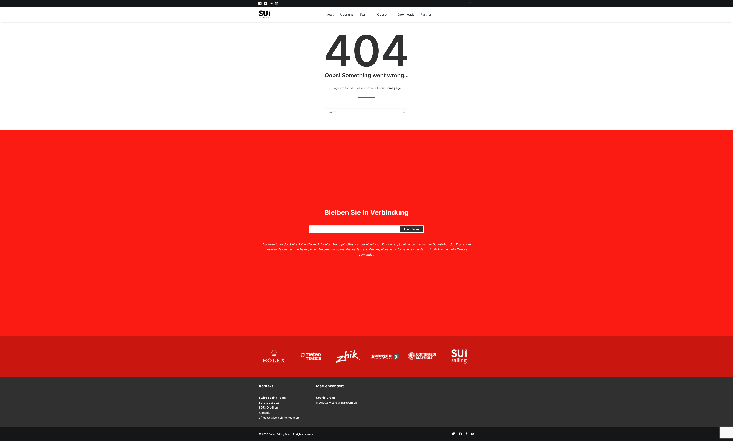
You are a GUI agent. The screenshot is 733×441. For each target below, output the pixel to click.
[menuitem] (471, 3)
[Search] (366, 112)
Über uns (347, 14)
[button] (260, 3)
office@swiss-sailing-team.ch (279, 417)
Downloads (406, 14)
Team (363, 14)
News (330, 14)
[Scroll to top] (726, 433)
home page (393, 88)
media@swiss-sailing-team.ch (336, 402)
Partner (426, 14)
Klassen (382, 14)
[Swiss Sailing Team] (264, 14)
